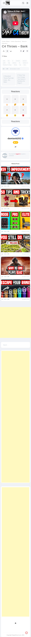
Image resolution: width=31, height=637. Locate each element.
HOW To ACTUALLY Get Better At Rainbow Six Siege (13, 181)
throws (15, 65)
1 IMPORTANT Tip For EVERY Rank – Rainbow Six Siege (14, 295)
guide (4, 62)
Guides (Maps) (6, 41)
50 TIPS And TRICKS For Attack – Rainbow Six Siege (13, 204)
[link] (27, 51)
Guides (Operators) (16, 41)
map (9, 62)
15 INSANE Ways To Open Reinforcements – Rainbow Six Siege (14, 227)
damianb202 (14, 138)
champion (18, 60)
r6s (19, 62)
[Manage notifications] (26, 632)
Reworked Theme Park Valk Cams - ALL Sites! (8, 79)
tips (20, 65)
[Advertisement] (15, 322)
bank (4, 60)
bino (9, 60)
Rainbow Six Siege (7, 65)
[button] (4, 3)
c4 (12, 60)
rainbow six (25, 62)
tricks (25, 65)
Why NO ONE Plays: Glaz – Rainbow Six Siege (15, 272)
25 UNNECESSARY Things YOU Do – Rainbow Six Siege (14, 249)
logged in (18, 154)
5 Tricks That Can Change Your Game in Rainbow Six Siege (21, 79)
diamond (25, 60)
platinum (14, 62)
